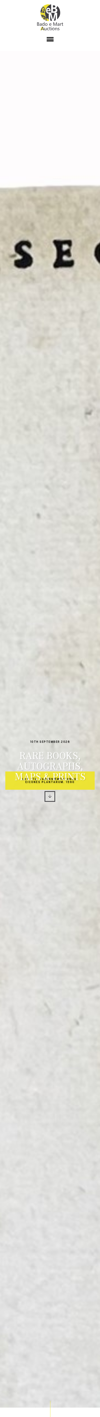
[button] (50, 40)
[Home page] (50, 17)
